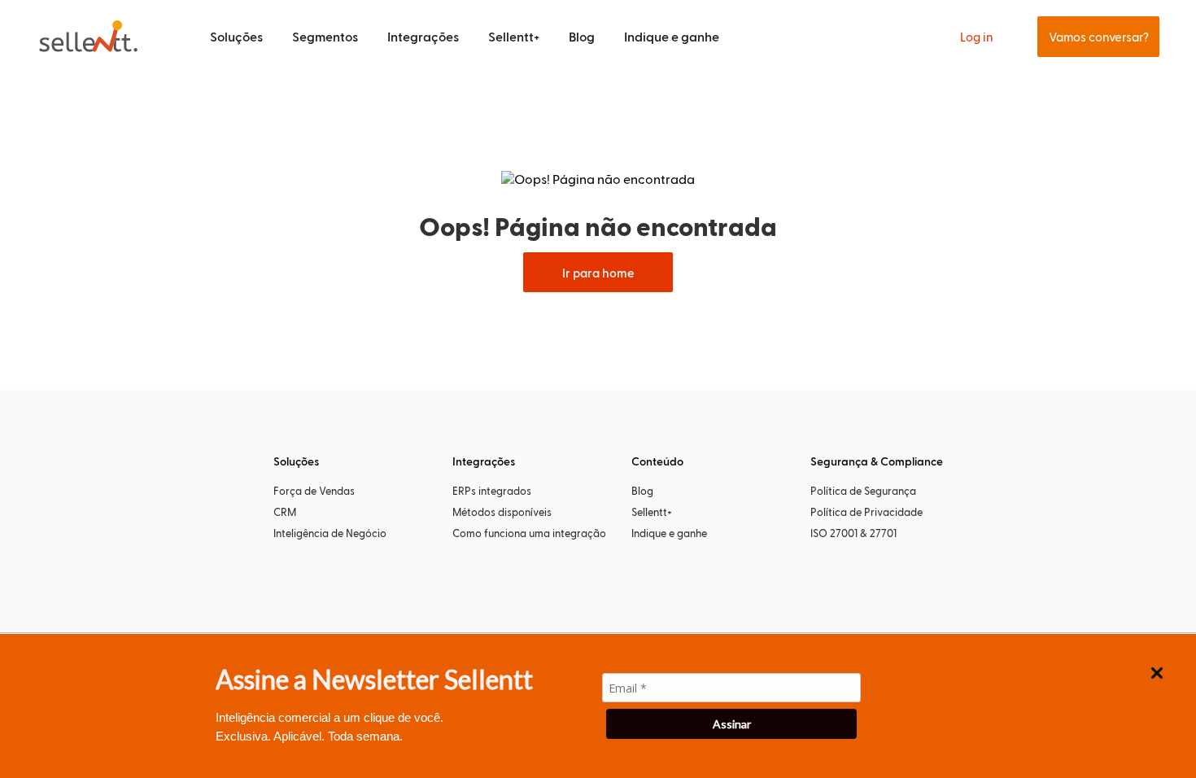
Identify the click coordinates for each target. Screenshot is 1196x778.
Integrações (423, 36)
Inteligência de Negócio (329, 533)
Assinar (732, 724)
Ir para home (598, 272)
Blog (582, 36)
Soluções (236, 36)
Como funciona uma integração (529, 533)
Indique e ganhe (671, 36)
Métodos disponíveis (502, 511)
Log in (976, 36)
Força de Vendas (314, 490)
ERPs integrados (491, 490)
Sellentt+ (513, 36)
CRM (284, 511)
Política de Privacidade (866, 511)
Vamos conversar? (1099, 36)
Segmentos (325, 36)
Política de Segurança (863, 490)
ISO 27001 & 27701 (853, 533)
